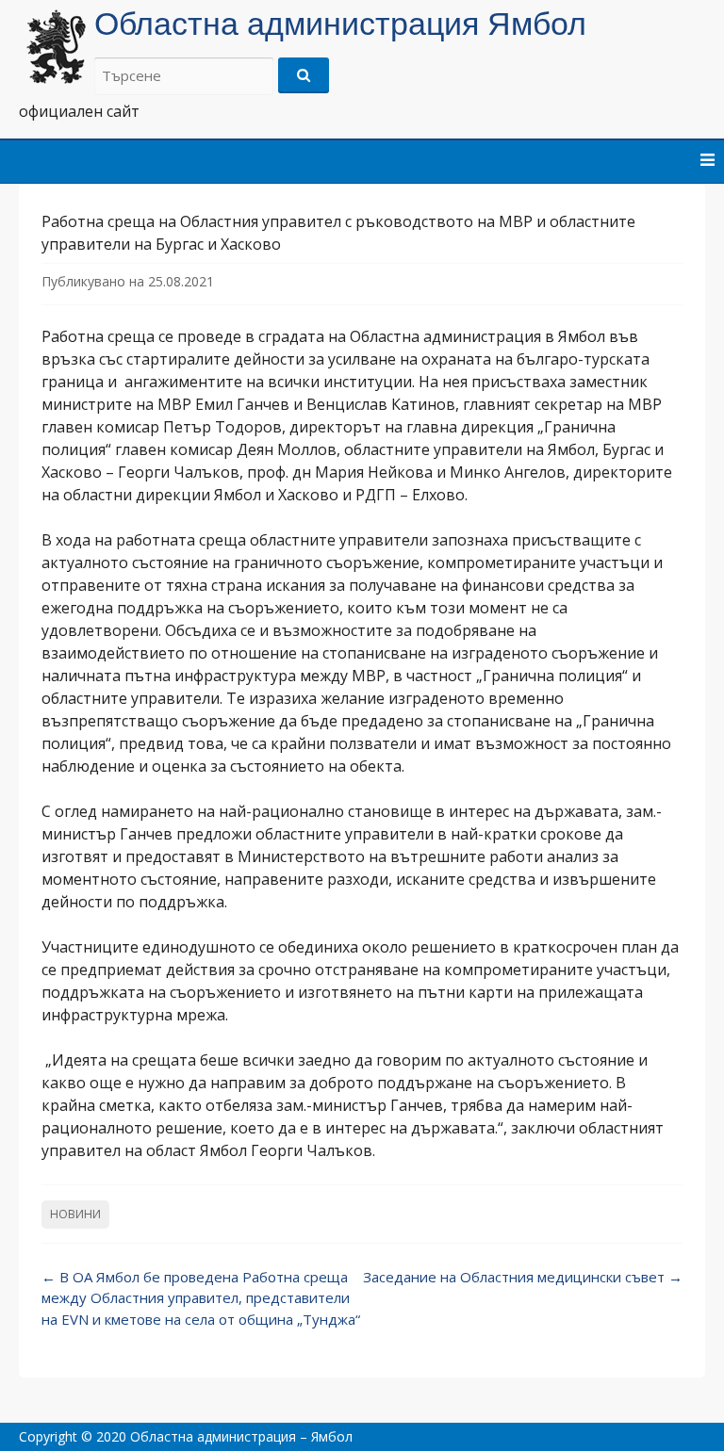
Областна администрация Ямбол (340, 23)
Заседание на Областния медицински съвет (523, 1276)
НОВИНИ (75, 1214)
